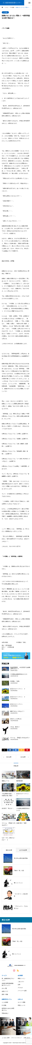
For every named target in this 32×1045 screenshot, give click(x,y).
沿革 (19, 984)
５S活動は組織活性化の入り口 (18, 674)
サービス (4, 975)
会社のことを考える (15, 718)
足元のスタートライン (16, 704)
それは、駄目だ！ (15, 727)
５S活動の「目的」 (21, 642)
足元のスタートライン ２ (17, 697)
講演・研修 (5, 994)
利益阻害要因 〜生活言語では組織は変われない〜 (20, 668)
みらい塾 (4, 988)
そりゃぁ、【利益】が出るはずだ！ (20, 737)
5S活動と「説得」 (15, 681)
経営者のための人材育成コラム (8, 1009)
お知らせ (20, 999)
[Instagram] (14, 970)
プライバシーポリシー (16, 1037)
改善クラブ (5, 991)
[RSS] (18, 970)
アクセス (20, 987)
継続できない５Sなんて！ (17, 711)
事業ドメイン (21, 978)
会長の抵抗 (5, 642)
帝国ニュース (21, 1005)
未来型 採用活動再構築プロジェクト (7, 984)
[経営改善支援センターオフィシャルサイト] (12, 2)
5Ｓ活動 (5, 12)
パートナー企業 (22, 990)
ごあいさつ (21, 981)
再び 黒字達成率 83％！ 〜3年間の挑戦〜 (8, 647)
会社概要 (20, 975)
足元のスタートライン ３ (17, 688)
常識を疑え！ (5, 1013)
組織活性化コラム (7, 999)
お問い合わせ (27, 1037)
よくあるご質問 (5, 1037)
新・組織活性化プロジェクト (8, 979)
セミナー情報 (21, 1002)
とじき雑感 (5, 1002)
